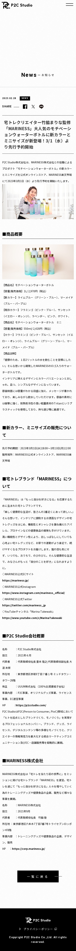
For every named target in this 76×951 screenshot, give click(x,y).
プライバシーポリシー (38, 929)
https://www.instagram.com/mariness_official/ (33, 593)
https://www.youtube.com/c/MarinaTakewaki (32, 618)
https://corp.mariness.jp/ (28, 849)
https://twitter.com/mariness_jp (24, 605)
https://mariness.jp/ (15, 580)
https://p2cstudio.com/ (31, 705)
